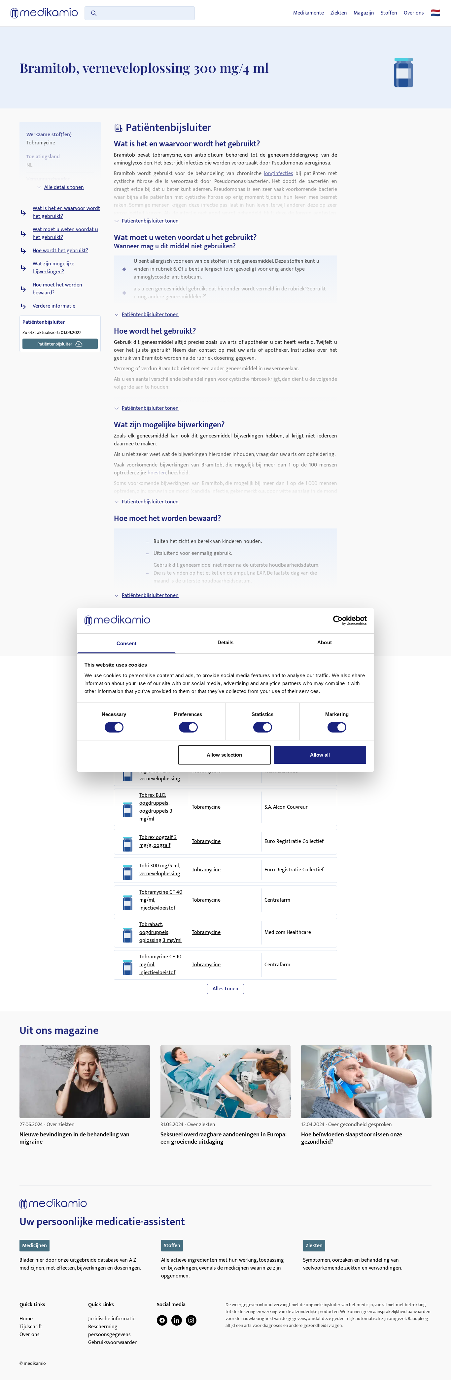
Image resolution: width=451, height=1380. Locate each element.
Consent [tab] (126, 643)
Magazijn (364, 13)
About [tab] (324, 642)
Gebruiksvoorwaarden (113, 1343)
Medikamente (308, 13)
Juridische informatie (111, 1319)
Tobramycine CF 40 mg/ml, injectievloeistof (160, 900)
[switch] (188, 727)
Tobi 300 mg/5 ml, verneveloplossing (159, 870)
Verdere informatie (54, 306)
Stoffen (389, 13)
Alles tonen (225, 988)
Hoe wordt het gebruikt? (60, 251)
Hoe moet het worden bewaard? (57, 289)
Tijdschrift (30, 1327)
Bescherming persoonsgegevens (109, 1331)
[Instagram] (191, 1320)
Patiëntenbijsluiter (54, 344)
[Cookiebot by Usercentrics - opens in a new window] (338, 620)
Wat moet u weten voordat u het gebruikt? (65, 234)
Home (26, 1319)
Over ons (414, 13)
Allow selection (224, 755)
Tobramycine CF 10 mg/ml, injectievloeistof (160, 965)
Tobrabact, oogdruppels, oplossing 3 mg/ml (160, 933)
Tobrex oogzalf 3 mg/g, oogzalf (158, 842)
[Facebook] (162, 1320)
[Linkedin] (176, 1320)
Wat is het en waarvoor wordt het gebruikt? (66, 213)
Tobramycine (206, 807)
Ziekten (338, 13)
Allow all (320, 755)
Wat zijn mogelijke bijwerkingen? (53, 268)
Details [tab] (226, 642)
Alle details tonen (64, 187)
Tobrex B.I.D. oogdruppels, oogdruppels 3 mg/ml (155, 807)
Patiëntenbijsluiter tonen (150, 221)
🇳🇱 (435, 13)
